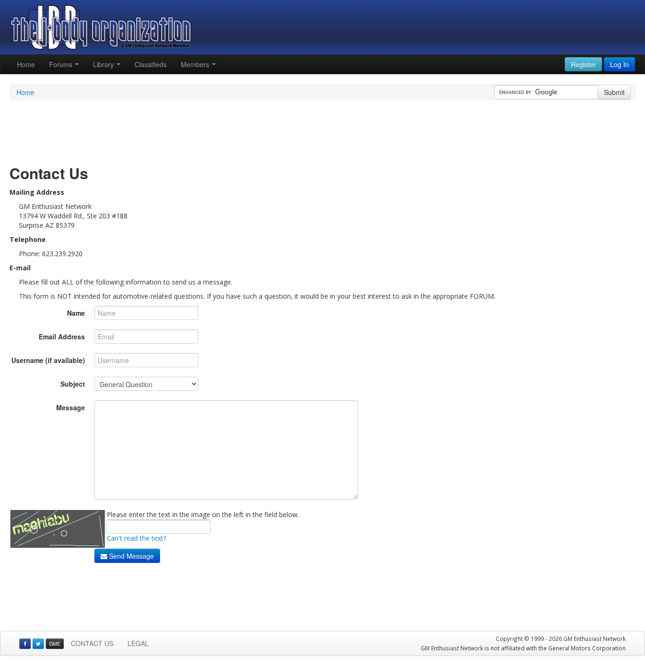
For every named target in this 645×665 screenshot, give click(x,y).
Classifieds (151, 64)
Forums (61, 64)
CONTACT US (92, 643)
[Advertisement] (322, 131)
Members (196, 64)
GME (54, 643)
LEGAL (138, 643)
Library (104, 64)
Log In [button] (619, 64)
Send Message (130, 556)
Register (583, 64)
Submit (614, 92)
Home (26, 64)
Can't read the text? (136, 538)
